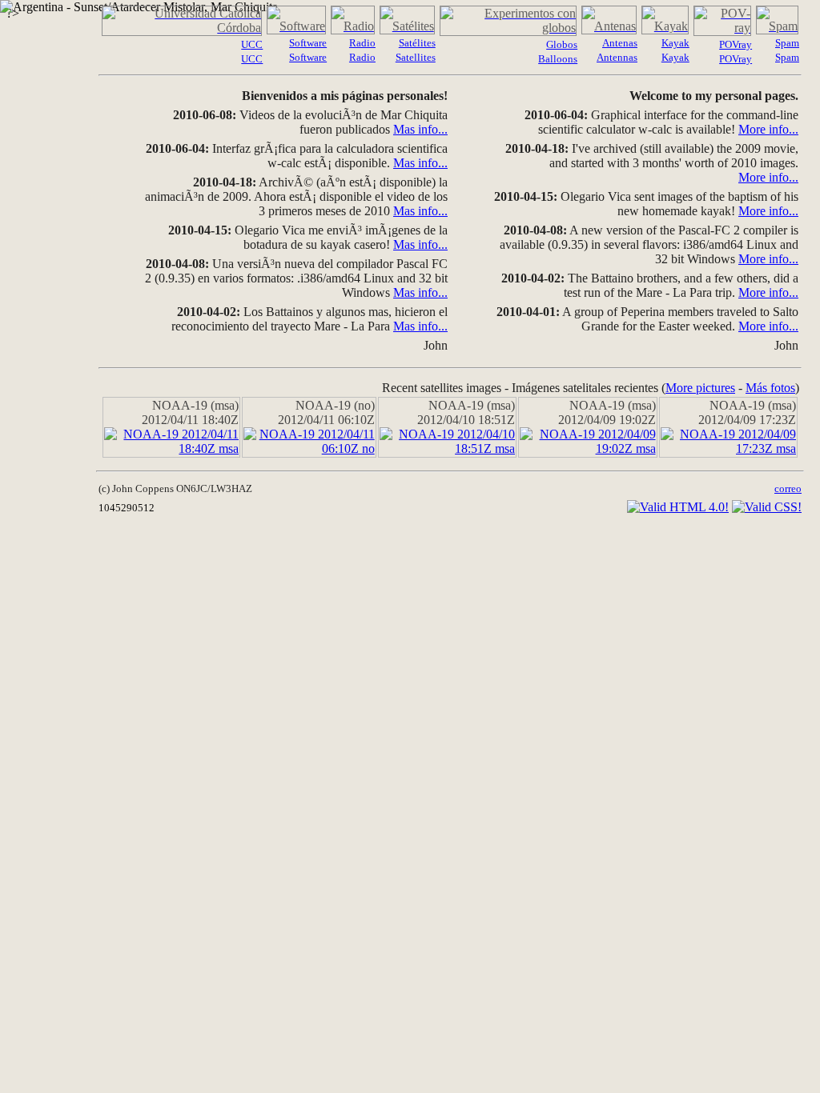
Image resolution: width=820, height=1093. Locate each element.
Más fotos (770, 387)
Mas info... (420, 129)
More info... (768, 129)
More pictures (700, 387)
